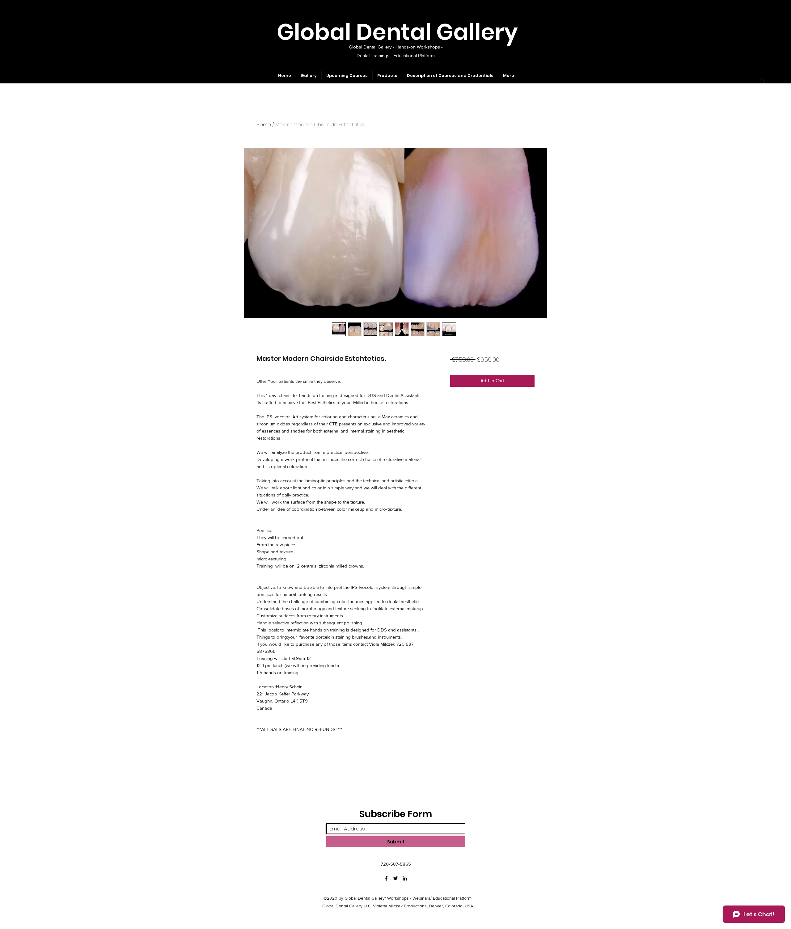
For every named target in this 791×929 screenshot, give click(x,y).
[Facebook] (386, 878)
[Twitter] (395, 878)
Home (263, 124)
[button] (763, 80)
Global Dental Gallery (397, 32)
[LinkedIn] (405, 878)
